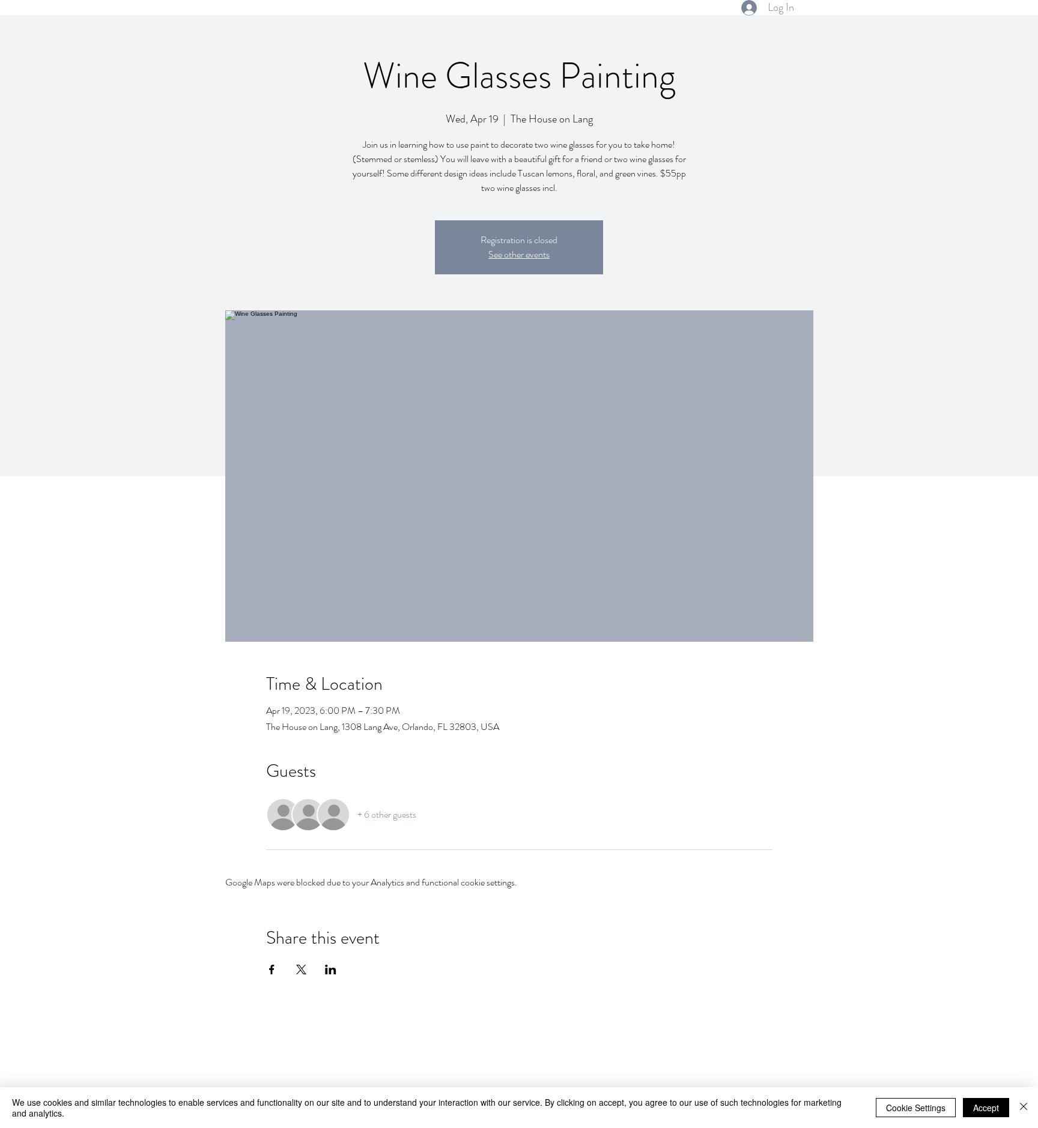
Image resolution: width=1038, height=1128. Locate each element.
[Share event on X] (301, 969)
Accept (986, 1108)
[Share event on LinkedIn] (330, 969)
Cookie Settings (915, 1108)
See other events (519, 254)
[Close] (1023, 1107)
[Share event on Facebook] (272, 969)
